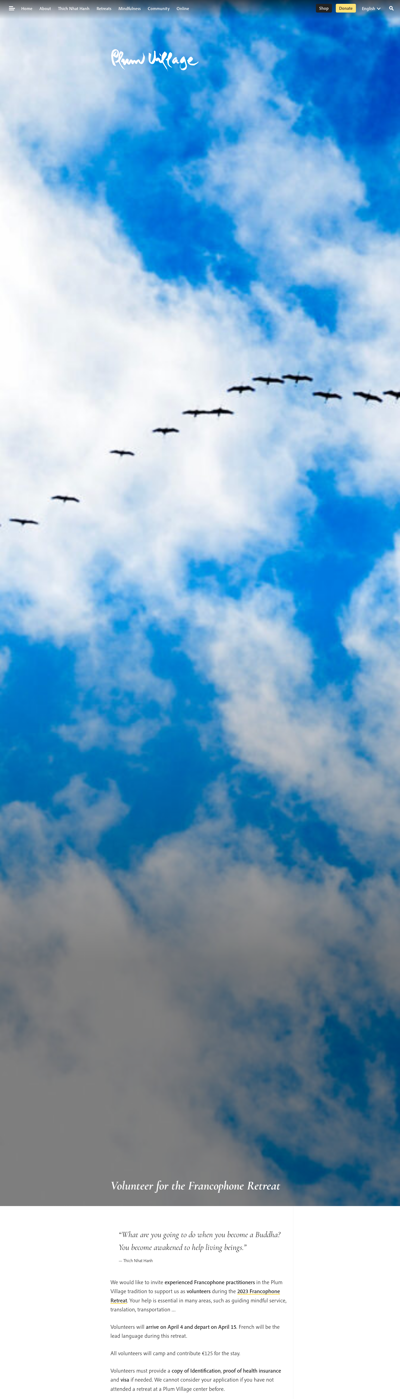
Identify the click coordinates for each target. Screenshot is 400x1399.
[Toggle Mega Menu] (11, 8)
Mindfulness (129, 8)
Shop (324, 8)
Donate (346, 8)
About (45, 8)
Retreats (104, 8)
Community (159, 8)
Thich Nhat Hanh (74, 8)
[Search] (391, 8)
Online (183, 8)
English (368, 8)
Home (26, 8)
